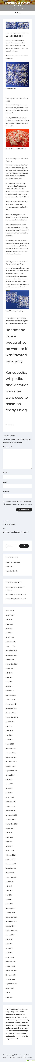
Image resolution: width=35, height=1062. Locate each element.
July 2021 (9, 886)
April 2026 (9, 633)
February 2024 (11, 748)
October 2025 (10, 660)
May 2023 (9, 788)
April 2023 (9, 793)
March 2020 (10, 957)
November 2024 (11, 708)
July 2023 (9, 780)
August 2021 (10, 882)
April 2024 (9, 740)
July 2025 (9, 673)
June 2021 (9, 891)
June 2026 (9, 624)
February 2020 (10, 962)
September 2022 (11, 824)
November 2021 (11, 868)
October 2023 (10, 766)
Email (5, 482)
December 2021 (11, 864)
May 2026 (9, 629)
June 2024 (9, 731)
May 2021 (9, 895)
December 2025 (11, 651)
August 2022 (10, 828)
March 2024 (10, 744)
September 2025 (12, 664)
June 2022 (9, 837)
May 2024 (9, 735)
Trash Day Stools (11, 571)
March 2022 (10, 851)
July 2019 (9, 993)
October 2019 (10, 979)
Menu (19, 13)
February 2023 (10, 802)
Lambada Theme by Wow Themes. (20, 1057)
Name (5, 472)
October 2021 (10, 873)
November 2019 (11, 975)
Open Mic (9, 566)
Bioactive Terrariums (13, 562)
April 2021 (9, 899)
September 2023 (11, 771)
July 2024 (9, 726)
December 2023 (11, 757)
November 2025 (11, 655)
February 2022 (10, 855)
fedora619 (25, 33)
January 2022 (10, 859)
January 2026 (10, 646)
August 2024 (10, 722)
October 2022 (10, 819)
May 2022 (9, 842)
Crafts (11, 425)
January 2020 (10, 966)
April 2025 (9, 686)
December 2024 (11, 704)
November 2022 (11, 815)
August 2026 (10, 615)
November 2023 (11, 762)
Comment (7, 447)
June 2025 (9, 677)
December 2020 (11, 917)
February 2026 (10, 642)
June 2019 (9, 997)
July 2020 (9, 939)
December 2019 (11, 970)
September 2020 (11, 931)
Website (6, 492)
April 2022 (9, 846)
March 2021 (9, 904)
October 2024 (10, 713)
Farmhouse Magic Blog (17, 4)
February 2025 (11, 695)
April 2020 (9, 953)
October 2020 (10, 926)
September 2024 (12, 717)
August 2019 (10, 988)
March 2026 (10, 637)
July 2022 (9, 833)
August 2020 (10, 935)
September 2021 (11, 877)
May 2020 (9, 948)
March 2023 (10, 797)
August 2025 (10, 668)
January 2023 (10, 806)
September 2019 (11, 984)
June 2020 (9, 944)
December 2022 (11, 811)
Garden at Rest (20, 594)
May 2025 (9, 682)
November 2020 (11, 922)
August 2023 (10, 775)
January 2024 (10, 753)
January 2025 (10, 700)
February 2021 (10, 908)
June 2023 (9, 784)
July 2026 (9, 620)
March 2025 (10, 691)
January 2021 (10, 913)
